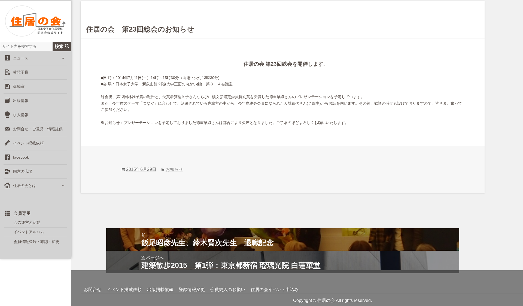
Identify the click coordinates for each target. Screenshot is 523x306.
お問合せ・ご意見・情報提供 (38, 129)
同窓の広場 (22, 171)
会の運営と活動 (27, 222)
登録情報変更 (192, 289)
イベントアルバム (29, 232)
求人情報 (20, 115)
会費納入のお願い (227, 289)
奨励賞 (19, 86)
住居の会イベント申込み (275, 289)
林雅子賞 (20, 72)
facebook (21, 157)
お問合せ (92, 289)
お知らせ (174, 169)
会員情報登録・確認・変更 (36, 242)
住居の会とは (24, 185)
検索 (59, 46)
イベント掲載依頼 (28, 143)
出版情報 (20, 100)
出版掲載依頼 (160, 289)
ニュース (20, 58)
